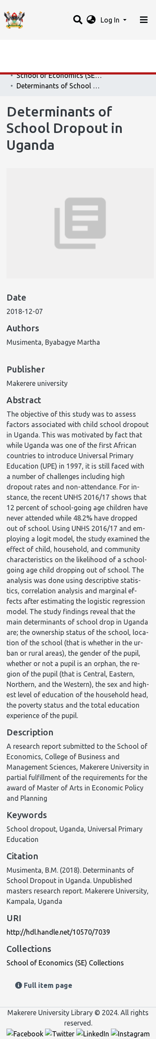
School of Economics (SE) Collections (59, 75)
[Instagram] (130, 1033)
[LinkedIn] (93, 1033)
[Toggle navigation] (144, 20)
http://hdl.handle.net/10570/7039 (58, 932)
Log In (111, 20)
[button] (91, 20)
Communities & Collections (49, 66)
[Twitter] (60, 1033)
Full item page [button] (47, 985)
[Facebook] (25, 1033)
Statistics (21, 49)
